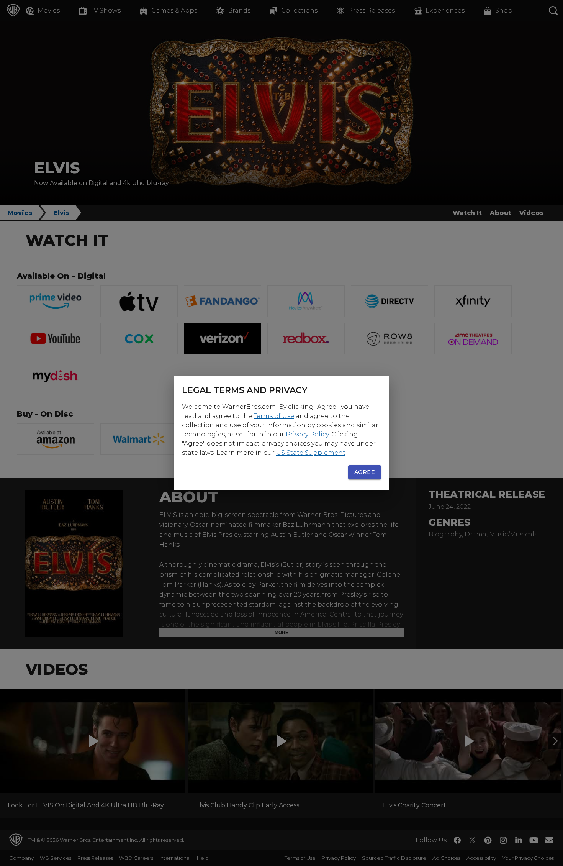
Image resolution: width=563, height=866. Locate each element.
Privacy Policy (307, 434)
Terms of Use (274, 416)
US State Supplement (310, 452)
